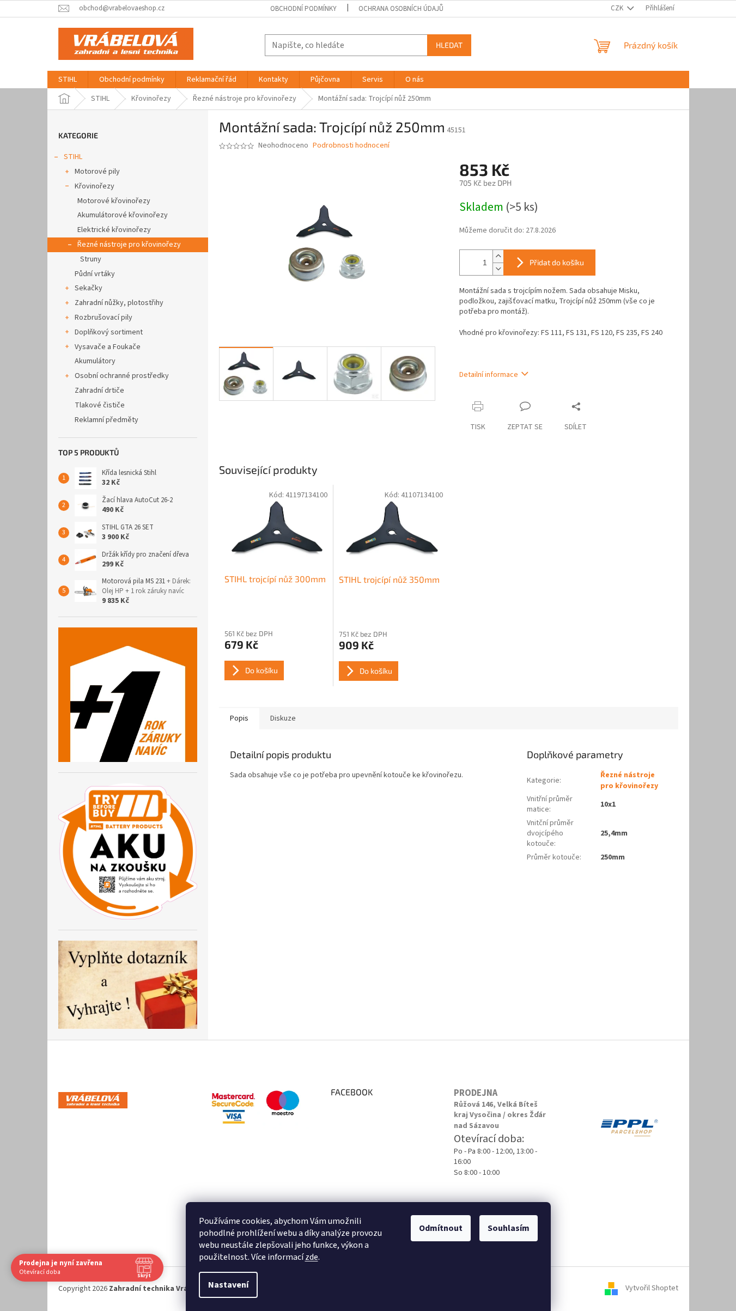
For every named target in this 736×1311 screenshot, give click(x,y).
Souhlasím (509, 1228)
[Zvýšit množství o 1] (497, 256)
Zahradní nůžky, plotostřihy (119, 302)
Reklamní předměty (106, 419)
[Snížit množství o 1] (497, 269)
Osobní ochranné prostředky (122, 375)
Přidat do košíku (557, 262)
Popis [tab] (239, 718)
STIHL (73, 156)
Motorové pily (97, 171)
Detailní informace (488, 374)
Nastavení (228, 1285)
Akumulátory (95, 361)
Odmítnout (441, 1228)
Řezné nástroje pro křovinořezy (129, 244)
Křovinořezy (94, 186)
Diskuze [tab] (283, 718)
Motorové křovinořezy (113, 201)
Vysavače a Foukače (108, 347)
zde (311, 1257)
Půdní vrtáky (95, 274)
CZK (618, 8)
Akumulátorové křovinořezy (122, 215)
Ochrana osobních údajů (400, 9)
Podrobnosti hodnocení (351, 146)
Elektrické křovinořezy (114, 229)
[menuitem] (67, 79)
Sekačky (88, 288)
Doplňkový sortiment (109, 332)
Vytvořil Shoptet (651, 1288)
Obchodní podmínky (303, 9)
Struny (90, 259)
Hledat (449, 45)
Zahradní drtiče (99, 390)
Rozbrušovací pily (103, 317)
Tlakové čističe (100, 405)
